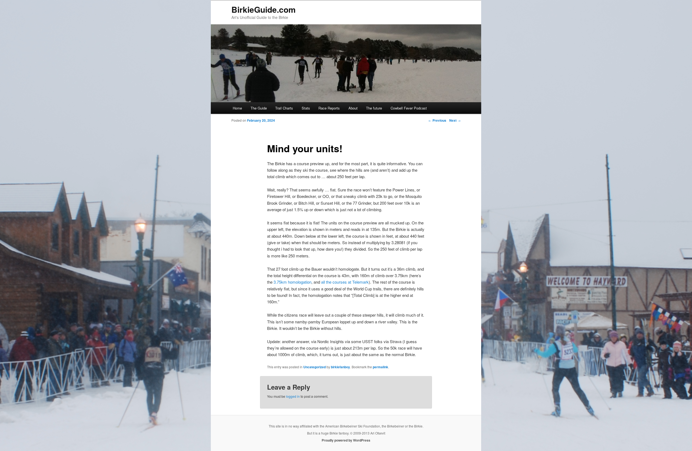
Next (455, 120)
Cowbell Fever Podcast (409, 108)
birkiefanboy (340, 366)
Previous (437, 120)
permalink (380, 366)
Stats (306, 108)
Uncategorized (314, 366)
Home (237, 108)
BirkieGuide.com (263, 9)
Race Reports (329, 108)
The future (374, 108)
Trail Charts (284, 108)
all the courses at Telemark (345, 282)
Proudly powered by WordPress (346, 440)
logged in (293, 396)
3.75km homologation (292, 282)
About (353, 108)
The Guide (259, 108)
